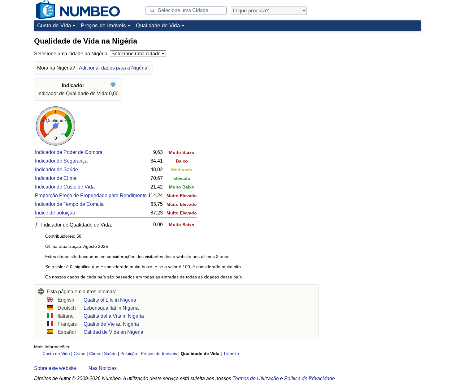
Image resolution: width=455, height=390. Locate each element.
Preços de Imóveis (103, 25)
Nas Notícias (103, 368)
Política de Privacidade (309, 378)
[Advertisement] (374, 72)
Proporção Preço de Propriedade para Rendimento (91, 195)
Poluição (128, 353)
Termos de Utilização (255, 378)
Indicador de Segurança (61, 160)
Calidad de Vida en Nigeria (113, 332)
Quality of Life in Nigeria (110, 300)
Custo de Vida (54, 25)
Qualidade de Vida (158, 25)
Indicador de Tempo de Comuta (69, 204)
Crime (79, 353)
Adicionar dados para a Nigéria (113, 67)
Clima (94, 353)
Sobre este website (55, 368)
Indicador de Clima (55, 178)
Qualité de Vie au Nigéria (111, 324)
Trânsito (231, 353)
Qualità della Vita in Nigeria (114, 316)
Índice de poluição (55, 212)
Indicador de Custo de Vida (65, 186)
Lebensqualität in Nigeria (111, 308)
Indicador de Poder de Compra (68, 152)
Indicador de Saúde (56, 169)
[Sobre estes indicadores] (113, 85)
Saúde (110, 353)
